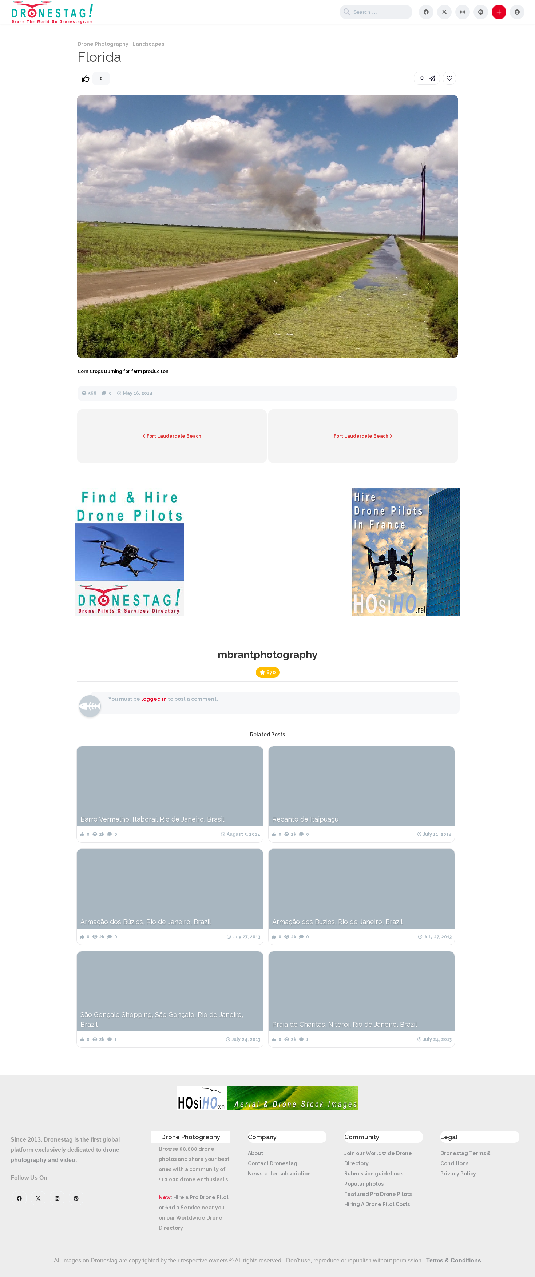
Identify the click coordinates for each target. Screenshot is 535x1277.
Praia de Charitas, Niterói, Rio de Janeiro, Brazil (344, 1024)
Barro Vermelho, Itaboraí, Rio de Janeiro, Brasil (152, 819)
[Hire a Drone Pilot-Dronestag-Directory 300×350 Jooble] (129, 614)
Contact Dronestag (272, 1163)
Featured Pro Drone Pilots (378, 1194)
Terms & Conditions (453, 1260)
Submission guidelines (373, 1174)
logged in (154, 699)
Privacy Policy (458, 1174)
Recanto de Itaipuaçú (305, 819)
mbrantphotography (267, 655)
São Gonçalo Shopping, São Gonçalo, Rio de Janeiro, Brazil (161, 1019)
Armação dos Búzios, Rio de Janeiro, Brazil (145, 922)
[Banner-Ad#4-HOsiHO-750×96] (267, 1108)
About (255, 1153)
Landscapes (148, 44)
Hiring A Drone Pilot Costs (377, 1204)
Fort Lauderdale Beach (173, 436)
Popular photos (364, 1184)
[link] (449, 78)
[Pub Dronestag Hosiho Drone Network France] (402, 614)
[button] (499, 12)
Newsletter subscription (279, 1174)
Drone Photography (103, 44)
